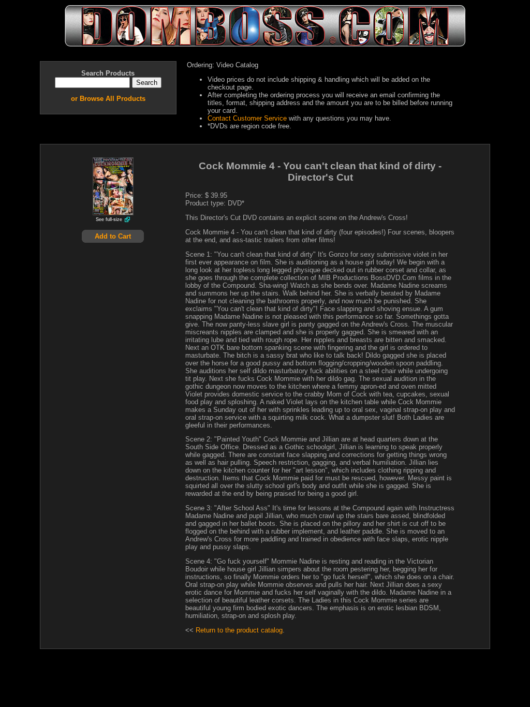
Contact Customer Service (247, 118)
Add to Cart (113, 236)
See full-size (109, 219)
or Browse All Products (108, 98)
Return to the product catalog (239, 630)
